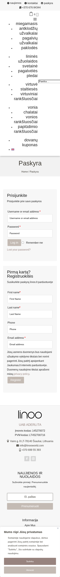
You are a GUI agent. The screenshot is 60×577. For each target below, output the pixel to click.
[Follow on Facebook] (26, 458)
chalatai (31, 112)
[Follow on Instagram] (33, 458)
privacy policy (21, 374)
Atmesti (30, 570)
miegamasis (27, 23)
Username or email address (24, 211)
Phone (11, 322)
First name (14, 292)
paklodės (29, 47)
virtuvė (32, 84)
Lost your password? (19, 249)
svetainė (30, 66)
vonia (33, 107)
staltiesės (29, 89)
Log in (14, 242)
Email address (16, 337)
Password (14, 226)
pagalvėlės (28, 71)
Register (15, 380)
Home (24, 171)
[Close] (58, 528)
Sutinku (30, 561)
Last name (14, 307)
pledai (32, 75)
